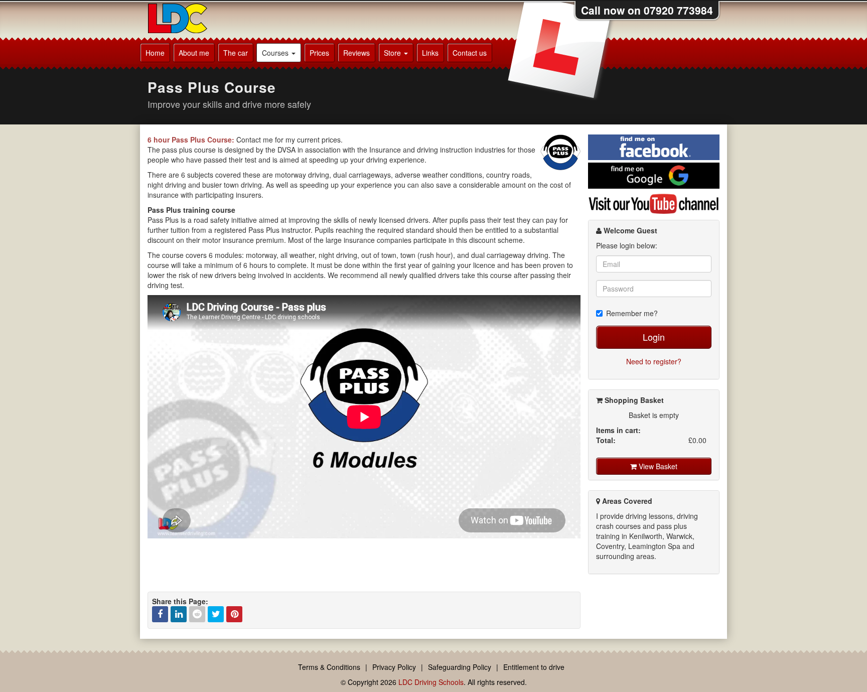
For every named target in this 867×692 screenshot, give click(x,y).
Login (654, 336)
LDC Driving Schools (431, 682)
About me (194, 53)
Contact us (470, 53)
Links (430, 53)
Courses (276, 53)
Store (393, 53)
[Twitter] (216, 614)
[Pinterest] (234, 614)
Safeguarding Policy (459, 667)
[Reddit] (197, 614)
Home (155, 53)
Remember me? (632, 313)
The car (235, 53)
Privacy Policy (394, 667)
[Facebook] (160, 614)
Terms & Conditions (329, 667)
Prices (319, 53)
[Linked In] (179, 614)
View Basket (657, 466)
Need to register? (653, 361)
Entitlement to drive (533, 667)
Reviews (356, 53)
